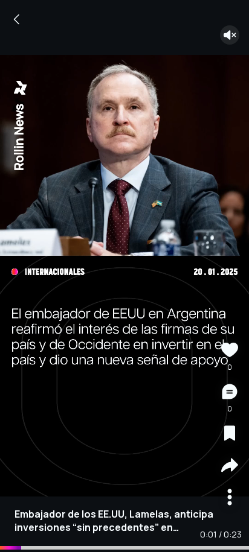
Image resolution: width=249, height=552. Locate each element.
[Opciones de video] (229, 498)
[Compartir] (229, 466)
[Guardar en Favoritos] (229, 435)
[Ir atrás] (17, 19)
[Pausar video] (124, 276)
